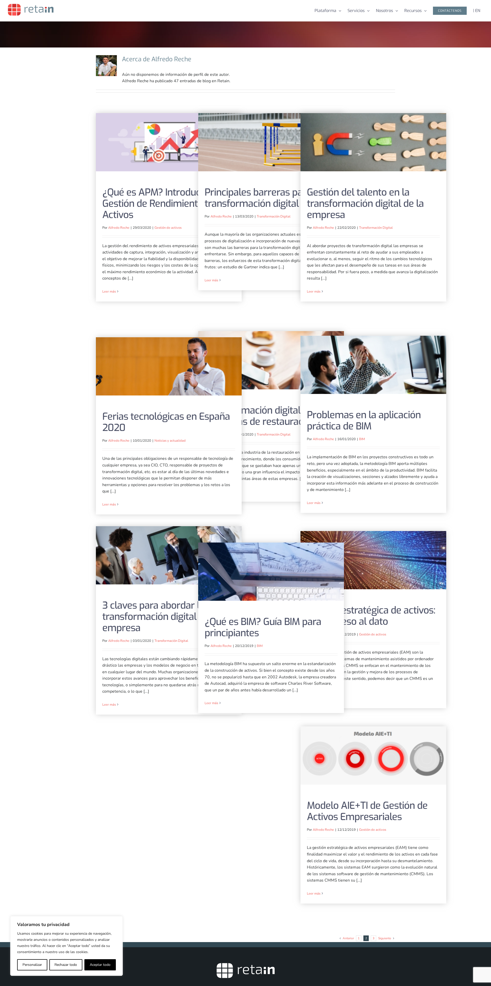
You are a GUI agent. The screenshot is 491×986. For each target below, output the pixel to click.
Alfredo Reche (118, 227)
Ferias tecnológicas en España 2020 (169, 366)
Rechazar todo (65, 964)
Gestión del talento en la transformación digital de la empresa (373, 142)
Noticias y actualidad (170, 440)
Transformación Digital (274, 216)
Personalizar (32, 964)
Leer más (109, 291)
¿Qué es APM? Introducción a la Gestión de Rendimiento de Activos (169, 142)
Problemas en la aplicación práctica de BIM (373, 365)
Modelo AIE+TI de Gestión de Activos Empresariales (373, 755)
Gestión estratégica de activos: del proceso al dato (373, 560)
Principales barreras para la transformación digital (271, 142)
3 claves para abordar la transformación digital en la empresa (169, 555)
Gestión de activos (168, 227)
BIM (362, 439)
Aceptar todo (100, 964)
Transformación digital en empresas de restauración (271, 360)
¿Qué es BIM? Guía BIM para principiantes (271, 572)
